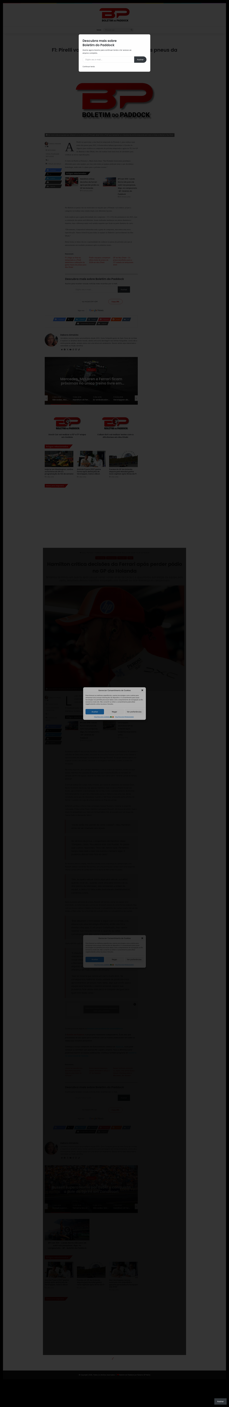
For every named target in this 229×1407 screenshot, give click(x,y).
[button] (142, 690)
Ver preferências (134, 711)
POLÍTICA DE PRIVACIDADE (124, 717)
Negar (114, 711)
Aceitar (95, 711)
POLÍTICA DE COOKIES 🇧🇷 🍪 (104, 717)
